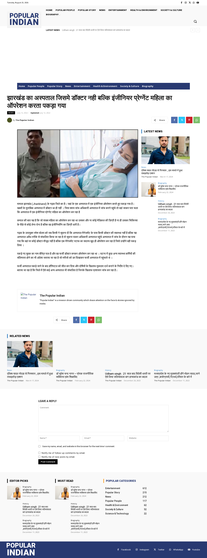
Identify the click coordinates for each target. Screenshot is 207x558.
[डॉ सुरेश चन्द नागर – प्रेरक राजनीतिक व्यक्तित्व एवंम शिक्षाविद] (148, 189)
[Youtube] (198, 3)
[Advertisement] (103, 58)
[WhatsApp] (194, 3)
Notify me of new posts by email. (58, 457)
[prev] (193, 30)
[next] (198, 30)
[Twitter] (190, 3)
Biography (162, 183)
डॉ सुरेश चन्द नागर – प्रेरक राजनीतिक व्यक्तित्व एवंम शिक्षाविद (173, 187)
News (11, 113)
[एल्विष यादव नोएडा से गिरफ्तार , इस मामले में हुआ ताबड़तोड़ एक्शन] (165, 150)
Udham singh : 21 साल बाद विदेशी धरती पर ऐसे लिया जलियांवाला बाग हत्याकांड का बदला (173, 207)
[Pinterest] (189, 120)
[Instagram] (186, 3)
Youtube (196, 549)
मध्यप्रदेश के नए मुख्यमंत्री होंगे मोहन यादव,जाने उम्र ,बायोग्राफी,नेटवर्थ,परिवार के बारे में (96, 30)
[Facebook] (182, 3)
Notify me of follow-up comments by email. (63, 453)
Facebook (126, 549)
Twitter (161, 549)
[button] (195, 21)
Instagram (144, 549)
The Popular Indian (25, 120)
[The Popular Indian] (10, 120)
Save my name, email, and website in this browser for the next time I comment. (78, 446)
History (161, 201)
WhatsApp (178, 549)
